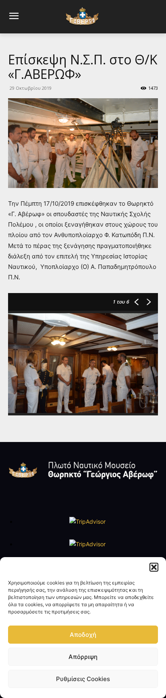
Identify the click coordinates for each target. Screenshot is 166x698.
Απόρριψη (83, 657)
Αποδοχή (83, 634)
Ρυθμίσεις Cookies (83, 679)
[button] (154, 567)
